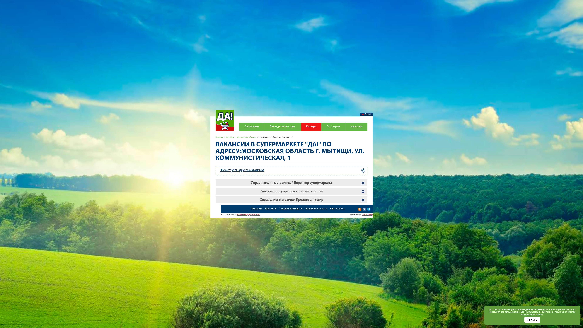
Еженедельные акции (282, 126)
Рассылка (256, 208)
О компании (252, 126)
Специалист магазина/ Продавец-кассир (291, 200)
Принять (532, 319)
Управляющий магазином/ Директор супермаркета (291, 183)
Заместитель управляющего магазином (291, 191)
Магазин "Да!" (225, 120)
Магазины (356, 126)
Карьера (311, 126)
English (368, 114)
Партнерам (333, 126)
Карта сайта (337, 208)
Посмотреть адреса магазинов (242, 170)
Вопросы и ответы (316, 208)
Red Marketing (367, 215)
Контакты (271, 208)
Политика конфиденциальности (248, 215)
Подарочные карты (291, 208)
